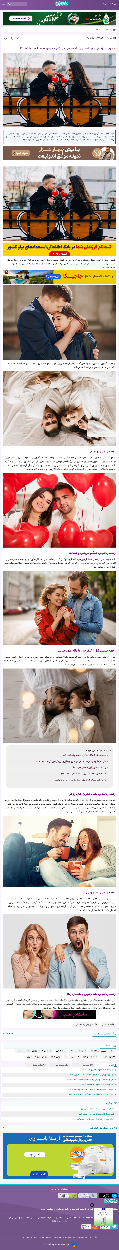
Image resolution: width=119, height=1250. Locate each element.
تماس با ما (58, 1217)
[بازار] (67, 1195)
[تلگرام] (108, 1229)
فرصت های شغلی (44, 1217)
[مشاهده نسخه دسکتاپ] (3, 4)
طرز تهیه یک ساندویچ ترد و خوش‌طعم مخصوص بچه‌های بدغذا (89, 1079)
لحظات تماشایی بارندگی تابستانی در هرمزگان (95, 1119)
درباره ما (68, 1217)
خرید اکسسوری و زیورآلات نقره (102, 1051)
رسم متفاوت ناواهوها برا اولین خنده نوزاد (98, 1069)
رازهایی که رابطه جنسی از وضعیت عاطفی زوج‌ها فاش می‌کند (90, 1089)
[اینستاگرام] (90, 1229)
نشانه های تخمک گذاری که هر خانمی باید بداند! (83, 774)
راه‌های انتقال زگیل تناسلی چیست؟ (89, 767)
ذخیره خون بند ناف (78, 1051)
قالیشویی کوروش (108, 1057)
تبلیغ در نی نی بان (15, 1217)
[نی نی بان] (62, 3)
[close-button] (92, 1205)
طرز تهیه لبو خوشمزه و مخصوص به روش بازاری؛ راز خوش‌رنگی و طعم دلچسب (70, 761)
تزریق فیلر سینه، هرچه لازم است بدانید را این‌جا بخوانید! (80, 780)
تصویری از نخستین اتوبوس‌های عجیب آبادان (95, 1114)
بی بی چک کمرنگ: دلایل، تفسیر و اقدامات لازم (84, 755)
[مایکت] (108, 1195)
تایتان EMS (56, 1057)
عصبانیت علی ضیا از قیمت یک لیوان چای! (97, 1109)
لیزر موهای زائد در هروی (37, 1057)
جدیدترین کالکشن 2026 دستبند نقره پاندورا (34, 1051)
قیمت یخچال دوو (90, 1057)
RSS (54, 1221)
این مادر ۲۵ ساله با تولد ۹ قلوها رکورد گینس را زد (95, 1084)
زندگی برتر (63, 1221)
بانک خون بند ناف (72, 1057)
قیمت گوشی (61, 1051)
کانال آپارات (30, 1217)
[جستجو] (9, 4)
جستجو (77, 1217)
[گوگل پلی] (87, 1195)
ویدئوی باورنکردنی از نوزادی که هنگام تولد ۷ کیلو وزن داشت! (90, 1074)
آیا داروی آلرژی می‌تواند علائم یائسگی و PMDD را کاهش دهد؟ (89, 1094)
